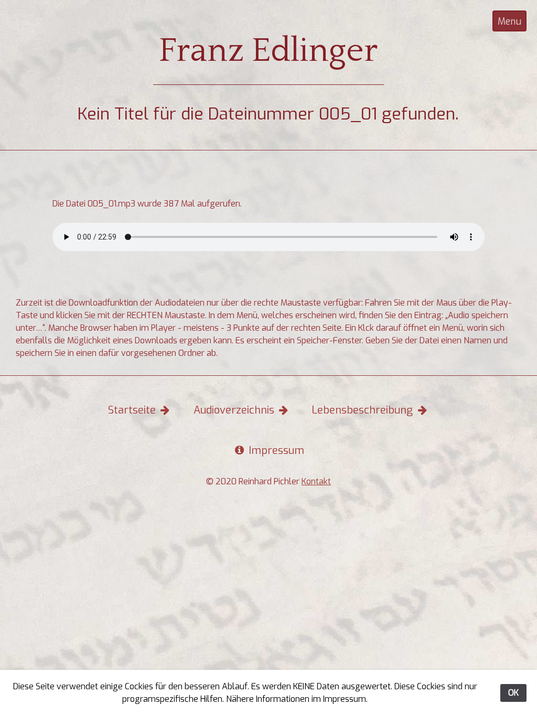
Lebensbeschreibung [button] (363, 410)
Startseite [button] (133, 410)
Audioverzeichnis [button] (235, 410)
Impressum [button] (275, 450)
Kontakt (316, 481)
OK (513, 692)
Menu (509, 21)
